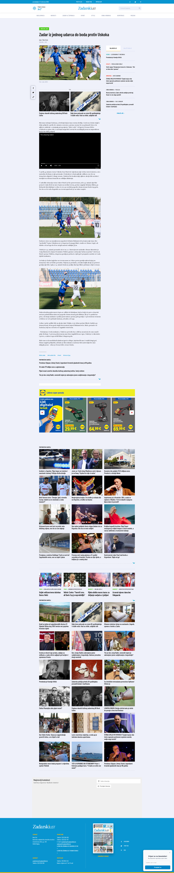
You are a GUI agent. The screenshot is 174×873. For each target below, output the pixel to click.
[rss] (140, 1)
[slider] (70, 163)
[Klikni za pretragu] (139, 8)
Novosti (53, 15)
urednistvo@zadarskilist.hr (40, 861)
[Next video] (46, 165)
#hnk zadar (42, 355)
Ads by (96, 167)
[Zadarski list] (87, 8)
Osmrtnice (120, 15)
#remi (59, 355)
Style (93, 15)
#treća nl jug (66, 355)
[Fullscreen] (98, 165)
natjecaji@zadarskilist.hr (64, 844)
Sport (83, 15)
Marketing (89, 2)
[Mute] (51, 165)
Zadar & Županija (68, 15)
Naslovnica (40, 15)
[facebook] (130, 1)
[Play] (41, 165)
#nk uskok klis (51, 355)
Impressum (99, 2)
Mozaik (133, 15)
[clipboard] (33, 97)
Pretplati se (157, 867)
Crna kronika (106, 15)
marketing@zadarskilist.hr (68, 842)
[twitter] (135, 1)
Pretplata (79, 2)
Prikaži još (120, 113)
